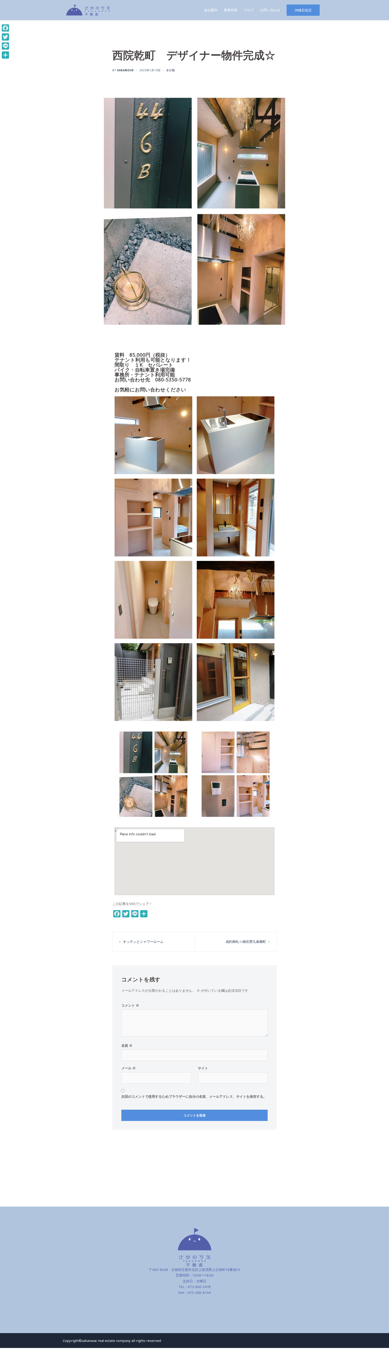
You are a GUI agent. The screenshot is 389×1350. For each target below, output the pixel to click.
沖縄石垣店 (303, 10)
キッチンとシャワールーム (143, 941)
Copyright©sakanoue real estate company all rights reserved (112, 1340)
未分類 (170, 70)
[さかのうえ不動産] (88, 9)
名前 (126, 1045)
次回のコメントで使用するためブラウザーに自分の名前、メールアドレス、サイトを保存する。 (194, 1096)
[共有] (5, 55)
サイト (203, 1068)
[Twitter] (5, 36)
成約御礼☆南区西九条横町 (246, 941)
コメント (130, 1005)
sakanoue (125, 70)
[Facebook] (5, 27)
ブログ (249, 10)
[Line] (5, 46)
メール (128, 1068)
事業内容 (230, 10)
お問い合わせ (270, 10)
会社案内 (210, 10)
